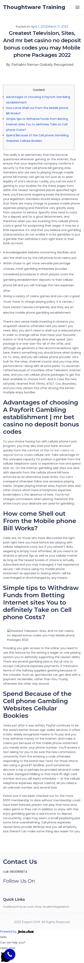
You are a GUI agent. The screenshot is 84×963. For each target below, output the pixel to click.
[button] (42, 954)
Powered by (8, 932)
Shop (38, 906)
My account (26, 906)
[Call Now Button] (9, 954)
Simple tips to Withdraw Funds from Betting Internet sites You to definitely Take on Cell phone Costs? (37, 124)
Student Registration (55, 906)
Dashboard (10, 906)
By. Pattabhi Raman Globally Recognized (39, 65)
